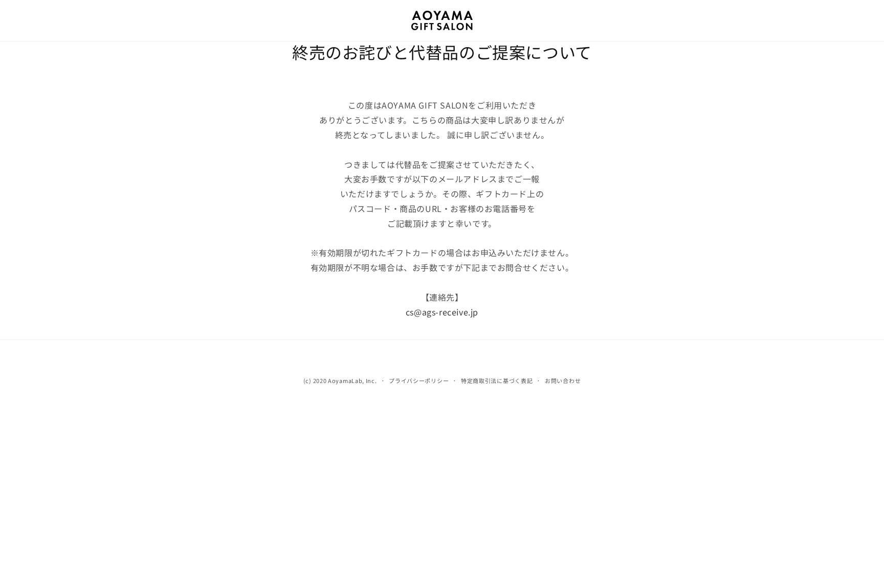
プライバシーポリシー (419, 380)
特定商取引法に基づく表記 (497, 380)
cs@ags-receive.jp (442, 312)
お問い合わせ (563, 380)
